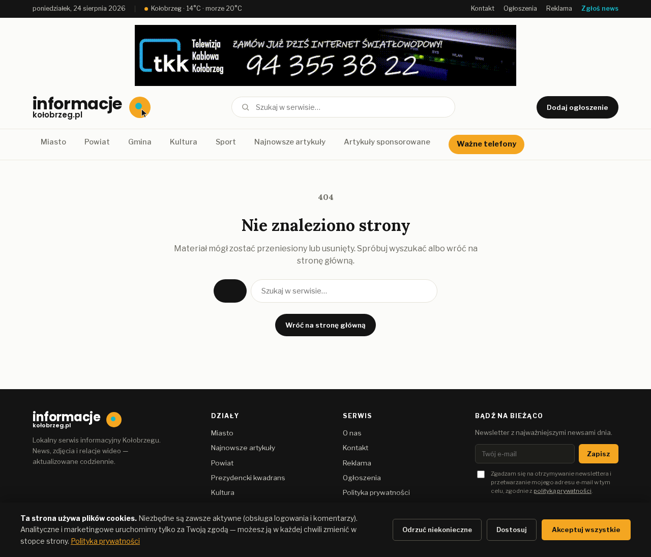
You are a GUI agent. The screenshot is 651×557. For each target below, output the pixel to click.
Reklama (559, 8)
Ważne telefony (486, 144)
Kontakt (482, 8)
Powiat (97, 141)
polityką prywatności (562, 490)
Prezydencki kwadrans (248, 478)
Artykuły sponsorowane (387, 141)
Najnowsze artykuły (290, 141)
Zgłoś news (599, 8)
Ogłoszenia (520, 8)
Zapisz (598, 454)
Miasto (53, 141)
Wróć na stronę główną (325, 325)
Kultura (183, 141)
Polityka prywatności (376, 492)
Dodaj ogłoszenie (577, 107)
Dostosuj (511, 529)
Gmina (140, 141)
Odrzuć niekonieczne (437, 529)
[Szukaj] (245, 107)
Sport (226, 141)
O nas (352, 433)
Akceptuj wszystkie (586, 529)
